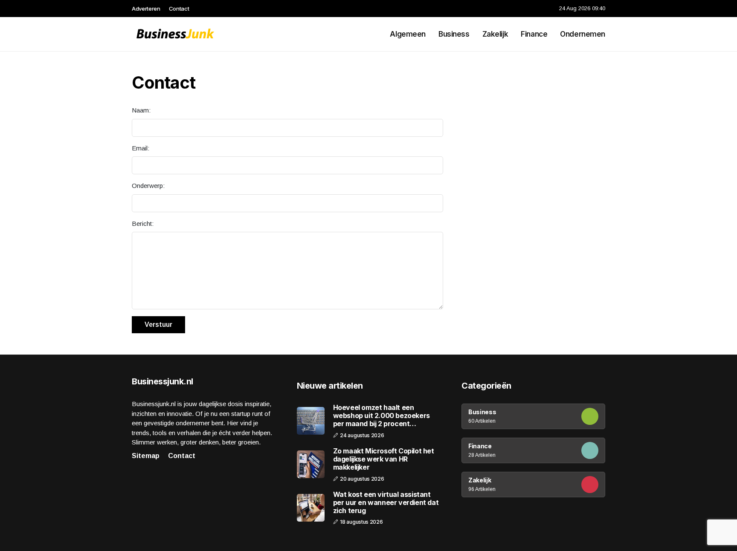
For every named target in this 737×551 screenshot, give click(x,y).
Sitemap (146, 455)
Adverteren (146, 8)
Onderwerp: (148, 185)
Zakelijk (495, 34)
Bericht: (143, 223)
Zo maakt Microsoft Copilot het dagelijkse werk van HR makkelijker (383, 459)
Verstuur (158, 324)
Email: (140, 148)
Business (454, 34)
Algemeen (408, 34)
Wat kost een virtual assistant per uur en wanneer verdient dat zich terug (386, 502)
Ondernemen (582, 34)
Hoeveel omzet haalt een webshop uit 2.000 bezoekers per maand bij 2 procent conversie (381, 416)
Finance (534, 34)
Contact (179, 8)
